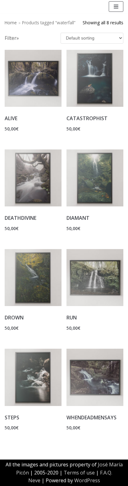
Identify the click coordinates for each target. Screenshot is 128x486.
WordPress (87, 480)
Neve (34, 480)
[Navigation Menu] (116, 6)
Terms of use (79, 472)
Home (11, 23)
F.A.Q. (106, 472)
